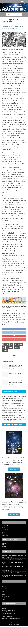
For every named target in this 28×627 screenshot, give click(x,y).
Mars (3, 589)
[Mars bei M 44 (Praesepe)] (5, 376)
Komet (3, 597)
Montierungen (5, 529)
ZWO (3, 544)
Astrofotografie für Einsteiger (8, 610)
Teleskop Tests (5, 608)
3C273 (7, 344)
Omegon (4, 543)
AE (11, 344)
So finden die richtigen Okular (8, 613)
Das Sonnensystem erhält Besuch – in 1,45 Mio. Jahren (16, 381)
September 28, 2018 (7, 26)
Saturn (3, 594)
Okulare (3, 532)
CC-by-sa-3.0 (7, 307)
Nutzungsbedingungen (16, 622)
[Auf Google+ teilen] (14, 339)
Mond (3, 585)
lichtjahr (9, 347)
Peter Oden (18, 26)
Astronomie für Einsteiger (8, 28)
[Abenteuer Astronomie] (14, 7)
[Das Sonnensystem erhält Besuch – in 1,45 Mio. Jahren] (5, 384)
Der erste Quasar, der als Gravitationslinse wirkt (15, 366)
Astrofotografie (5, 530)
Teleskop (4, 593)
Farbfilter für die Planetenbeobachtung (11, 618)
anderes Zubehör (5, 535)
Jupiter (3, 586)
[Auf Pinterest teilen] (14, 336)
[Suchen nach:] (14, 14)
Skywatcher (4, 548)
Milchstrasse (4, 588)
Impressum (7, 622)
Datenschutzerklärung (14, 624)
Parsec (16, 347)
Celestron (4, 546)
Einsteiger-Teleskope (6, 526)
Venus (3, 591)
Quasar (5, 350)
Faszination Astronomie (7, 607)
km (3, 347)
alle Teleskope (5, 527)
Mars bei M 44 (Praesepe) (15, 373)
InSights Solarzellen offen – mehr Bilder (11, 572)
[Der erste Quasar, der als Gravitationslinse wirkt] (5, 368)
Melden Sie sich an (18, 419)
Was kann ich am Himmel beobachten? (11, 615)
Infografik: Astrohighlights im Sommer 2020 (12, 559)
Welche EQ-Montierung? (7, 616)
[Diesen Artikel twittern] (14, 332)
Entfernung (18, 344)
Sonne (3, 599)
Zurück (14, 355)
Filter (3, 534)
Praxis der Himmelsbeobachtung (9, 611)
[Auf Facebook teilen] (14, 329)
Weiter (14, 357)
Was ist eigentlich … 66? (7, 570)
